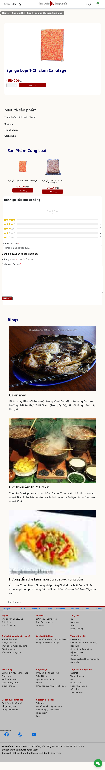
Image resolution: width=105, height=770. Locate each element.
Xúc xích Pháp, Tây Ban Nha (49, 706)
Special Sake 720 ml (45, 679)
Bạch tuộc (75, 622)
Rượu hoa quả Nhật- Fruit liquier (51, 686)
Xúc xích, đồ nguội (45, 699)
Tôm (72, 625)
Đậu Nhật (74, 689)
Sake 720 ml (41, 676)
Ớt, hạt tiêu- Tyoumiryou (81, 649)
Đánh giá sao (9, 259)
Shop (7, 3)
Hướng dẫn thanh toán (55, 608)
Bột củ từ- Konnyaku (11, 652)
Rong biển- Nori (9, 639)
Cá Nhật (74, 673)
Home (5, 12)
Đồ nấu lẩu (75, 682)
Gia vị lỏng (7, 669)
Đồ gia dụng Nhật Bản (12, 699)
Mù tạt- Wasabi (9, 642)
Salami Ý (40, 703)
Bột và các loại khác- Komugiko (84, 659)
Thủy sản (74, 615)
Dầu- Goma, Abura (10, 682)
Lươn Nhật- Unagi (78, 686)
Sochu (39, 682)
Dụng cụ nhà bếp (10, 709)
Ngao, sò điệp (76, 628)
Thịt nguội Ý (41, 713)
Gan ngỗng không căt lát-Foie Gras (52, 639)
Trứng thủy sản (77, 676)
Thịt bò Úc (6, 622)
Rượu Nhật (41, 669)
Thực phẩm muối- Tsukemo (14, 646)
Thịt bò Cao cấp (9, 625)
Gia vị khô (75, 662)
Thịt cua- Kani (76, 692)
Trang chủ (7, 608)
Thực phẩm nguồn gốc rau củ (16, 636)
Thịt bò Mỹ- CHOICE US (12, 619)
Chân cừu (40, 625)
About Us (21, 608)
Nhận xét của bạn (11, 264)
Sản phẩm (75, 608)
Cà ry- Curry (75, 639)
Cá (71, 619)
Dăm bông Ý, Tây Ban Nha (48, 709)
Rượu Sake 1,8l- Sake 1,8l (47, 673)
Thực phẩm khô (78, 636)
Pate (38, 716)
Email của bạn (11, 243)
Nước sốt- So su (9, 679)
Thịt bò (5, 615)
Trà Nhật (74, 655)
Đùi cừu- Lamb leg (44, 622)
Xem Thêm (13, 602)
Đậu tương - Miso (10, 649)
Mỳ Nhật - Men (77, 652)
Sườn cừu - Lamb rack (46, 619)
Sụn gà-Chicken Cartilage (48, 12)
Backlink (98, 608)
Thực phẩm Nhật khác (81, 669)
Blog (14, 3)
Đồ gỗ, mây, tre (9, 706)
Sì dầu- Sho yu (8, 686)
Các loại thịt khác (21, 12)
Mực (72, 679)
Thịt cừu (40, 615)
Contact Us (35, 608)
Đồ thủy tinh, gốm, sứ (12, 703)
